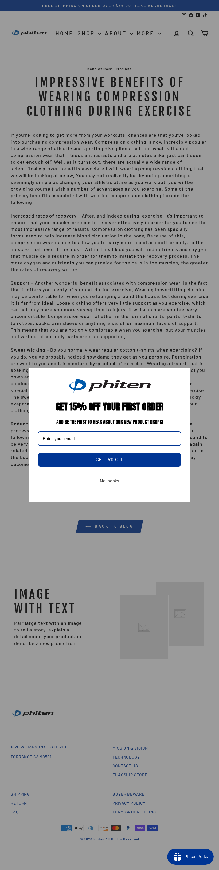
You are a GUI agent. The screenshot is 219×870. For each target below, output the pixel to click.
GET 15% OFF (110, 459)
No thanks (109, 481)
